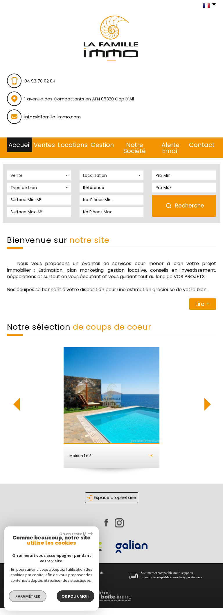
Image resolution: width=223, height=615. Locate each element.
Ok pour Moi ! (75, 596)
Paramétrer (27, 596)
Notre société (134, 148)
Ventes (44, 145)
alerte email (170, 148)
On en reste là (73, 533)
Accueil (19, 145)
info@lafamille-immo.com (52, 117)
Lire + (202, 304)
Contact (202, 145)
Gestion (102, 145)
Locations (73, 145)
